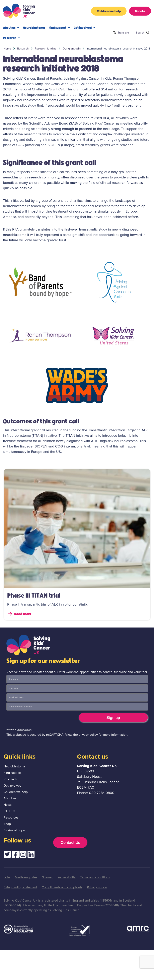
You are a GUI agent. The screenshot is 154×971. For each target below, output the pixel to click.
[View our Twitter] (7, 855)
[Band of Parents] (40, 282)
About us (9, 27)
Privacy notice (97, 887)
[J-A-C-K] (114, 282)
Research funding (46, 48)
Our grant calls (72, 48)
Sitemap (47, 877)
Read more (22, 614)
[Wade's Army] (77, 385)
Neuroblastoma (34, 27)
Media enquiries (26, 877)
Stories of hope (14, 830)
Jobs (7, 877)
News (7, 804)
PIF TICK (10, 811)
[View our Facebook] (15, 855)
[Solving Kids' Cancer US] (114, 336)
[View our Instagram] (23, 855)
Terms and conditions (95, 877)
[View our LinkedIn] (31, 855)
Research (9, 38)
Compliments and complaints (62, 887)
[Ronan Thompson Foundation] (40, 336)
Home (7, 48)
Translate (121, 33)
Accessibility (67, 877)
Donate (140, 11)
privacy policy (24, 729)
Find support (57, 27)
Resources (11, 817)
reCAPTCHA (55, 734)
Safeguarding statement (20, 887)
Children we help (109, 11)
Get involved (83, 27)
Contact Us (70, 842)
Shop (7, 824)
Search (137, 32)
